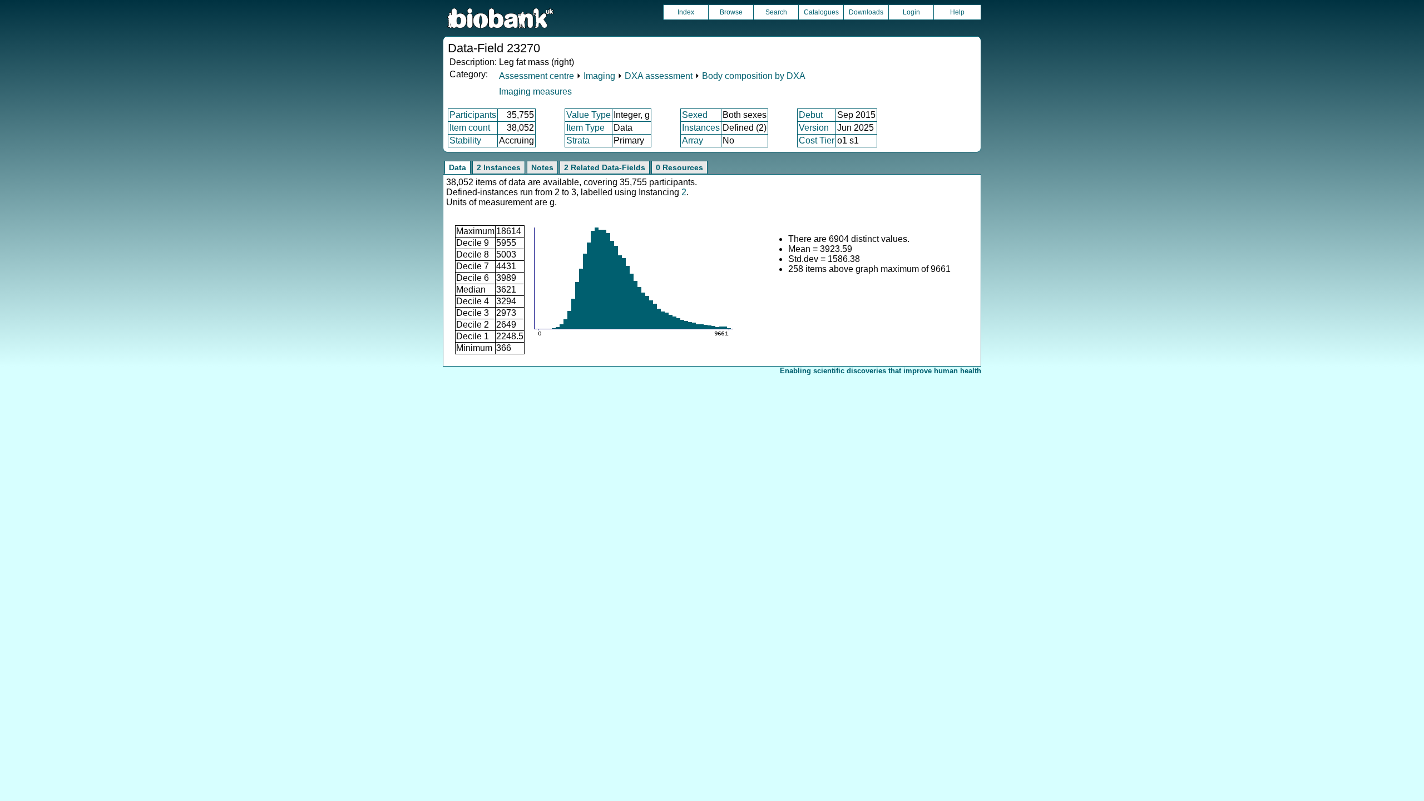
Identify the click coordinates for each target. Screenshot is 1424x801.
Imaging (599, 76)
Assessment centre (536, 76)
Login (911, 12)
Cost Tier (816, 140)
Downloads (866, 12)
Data (457, 167)
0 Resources (679, 167)
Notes (542, 167)
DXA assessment (659, 76)
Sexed (695, 115)
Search (776, 12)
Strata (578, 140)
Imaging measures (535, 91)
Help (957, 12)
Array (692, 140)
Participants (472, 115)
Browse (731, 12)
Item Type (585, 127)
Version (814, 127)
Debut (811, 115)
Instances (701, 127)
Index (686, 12)
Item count (469, 127)
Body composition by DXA (753, 76)
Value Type (588, 115)
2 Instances (499, 167)
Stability (465, 140)
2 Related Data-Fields (604, 167)
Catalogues (821, 12)
